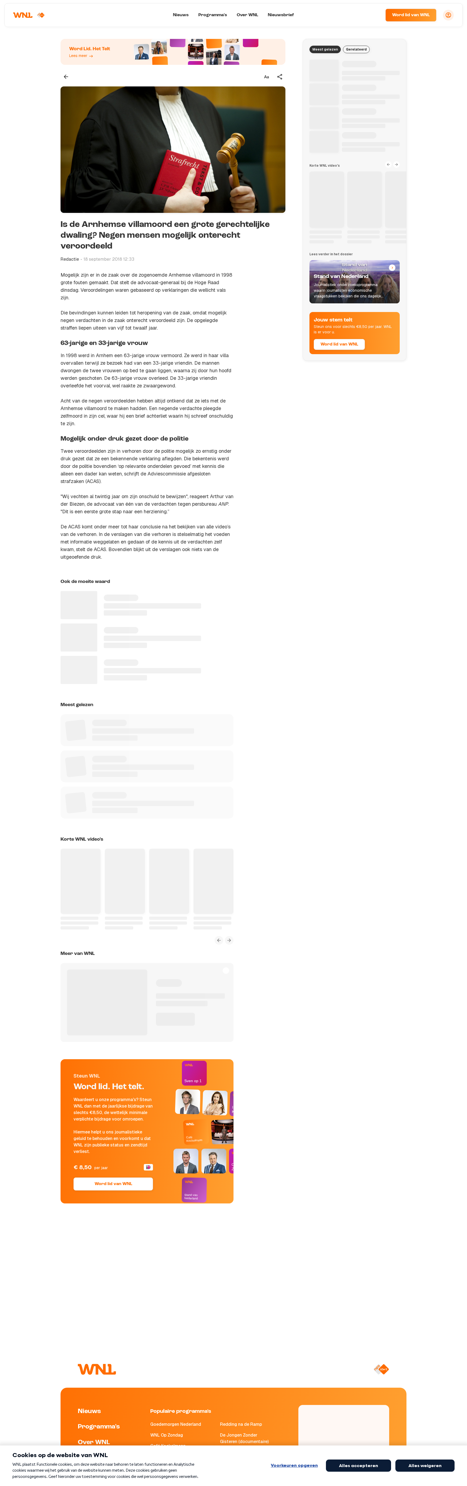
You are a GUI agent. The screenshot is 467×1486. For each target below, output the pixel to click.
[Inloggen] (448, 15)
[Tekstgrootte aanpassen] (266, 76)
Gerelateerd (356, 49)
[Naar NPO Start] (381, 1369)
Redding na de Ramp (241, 1424)
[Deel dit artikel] (280, 76)
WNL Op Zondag (166, 1435)
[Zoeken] (374, 15)
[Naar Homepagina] (29, 15)
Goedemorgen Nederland (175, 1424)
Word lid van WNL (411, 15)
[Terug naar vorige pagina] (66, 76)
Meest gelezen (325, 49)
